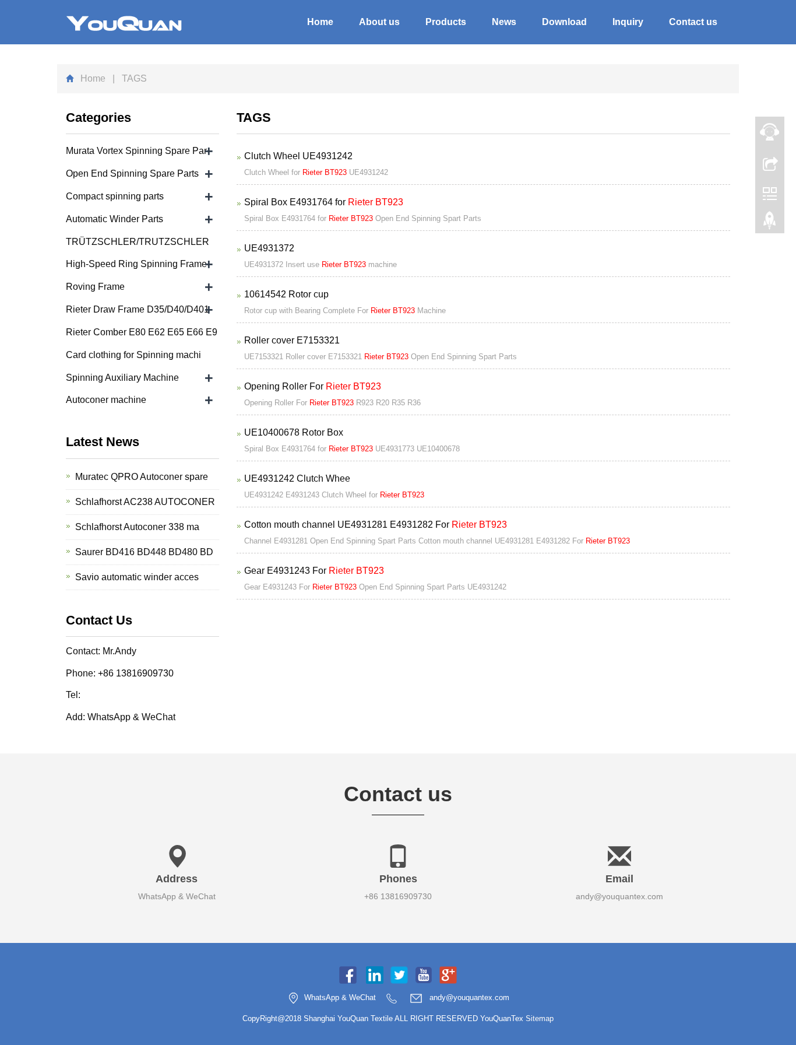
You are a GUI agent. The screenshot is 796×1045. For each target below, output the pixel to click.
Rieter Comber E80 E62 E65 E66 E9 (141, 332)
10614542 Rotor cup (286, 294)
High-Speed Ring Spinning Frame (136, 264)
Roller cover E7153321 (292, 340)
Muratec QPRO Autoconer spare (141, 477)
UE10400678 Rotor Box (293, 432)
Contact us (693, 22)
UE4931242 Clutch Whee (297, 478)
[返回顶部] (769, 223)
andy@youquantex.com (619, 896)
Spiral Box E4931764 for (323, 202)
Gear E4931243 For (314, 571)
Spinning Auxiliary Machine (122, 378)
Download (564, 22)
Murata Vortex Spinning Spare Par (136, 151)
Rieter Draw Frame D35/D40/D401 (137, 309)
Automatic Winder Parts (114, 219)
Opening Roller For (312, 386)
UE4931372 (269, 248)
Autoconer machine (106, 400)
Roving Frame (95, 287)
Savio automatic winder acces (137, 577)
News (504, 22)
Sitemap (540, 1018)
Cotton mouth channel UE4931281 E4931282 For (375, 524)
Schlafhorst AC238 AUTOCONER (145, 502)
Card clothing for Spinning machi (133, 355)
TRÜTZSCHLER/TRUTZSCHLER (137, 242)
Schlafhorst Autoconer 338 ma (137, 527)
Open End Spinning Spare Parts (132, 173)
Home (320, 22)
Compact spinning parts (115, 196)
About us (379, 22)
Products (445, 22)
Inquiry (627, 22)
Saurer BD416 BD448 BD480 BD (144, 552)
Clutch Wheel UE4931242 (298, 156)
